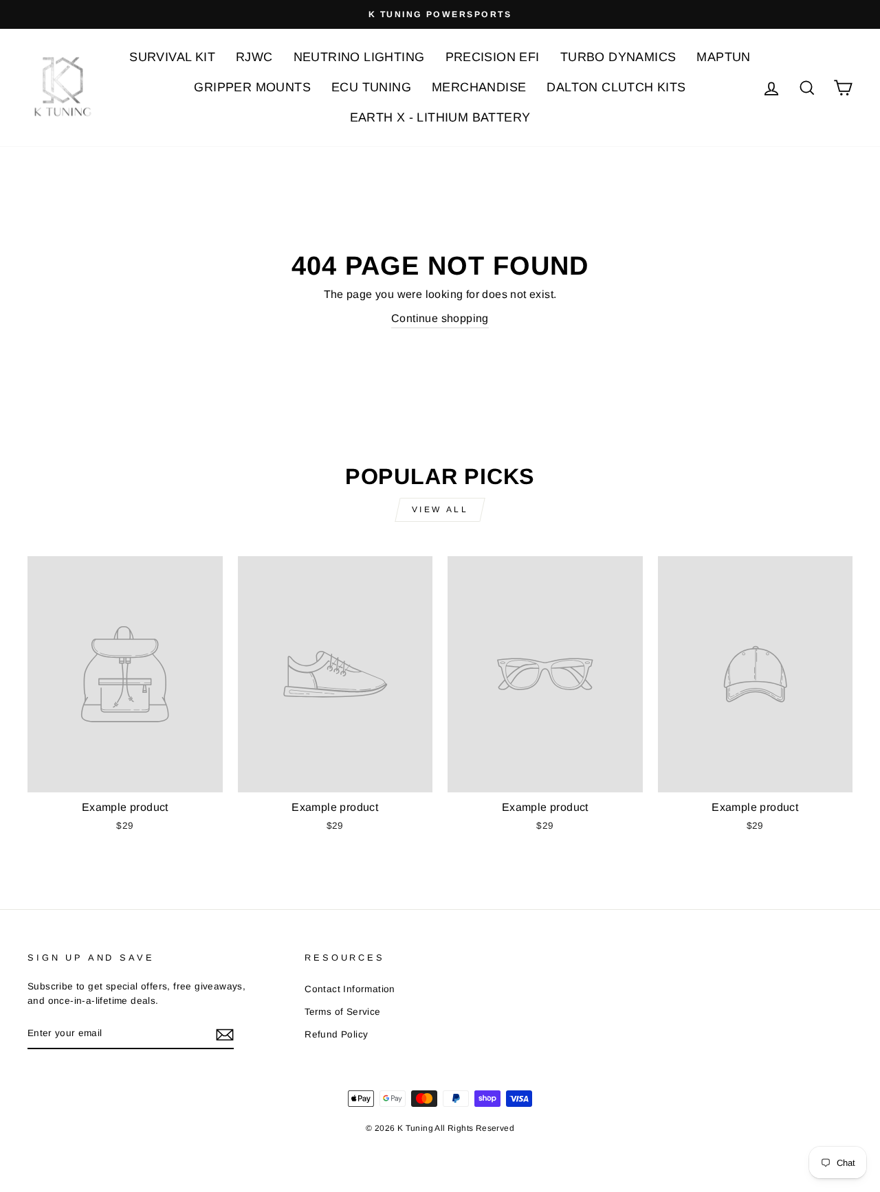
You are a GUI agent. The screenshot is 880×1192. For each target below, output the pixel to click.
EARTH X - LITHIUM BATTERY (440, 117)
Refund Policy (336, 1034)
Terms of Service (342, 1012)
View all (440, 509)
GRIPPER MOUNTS (252, 87)
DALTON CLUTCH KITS (616, 87)
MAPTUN (723, 57)
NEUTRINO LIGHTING (359, 57)
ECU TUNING (371, 87)
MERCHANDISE (479, 87)
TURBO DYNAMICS (618, 57)
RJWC (254, 57)
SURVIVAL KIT (172, 57)
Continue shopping (440, 318)
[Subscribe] (225, 1034)
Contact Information (350, 989)
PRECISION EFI (493, 57)
